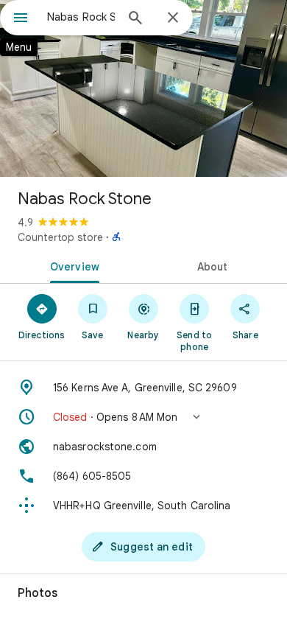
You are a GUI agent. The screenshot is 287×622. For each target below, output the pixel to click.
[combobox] (81, 17)
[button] (143, 417)
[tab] (72, 265)
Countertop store (60, 237)
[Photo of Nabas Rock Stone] (143, 88)
